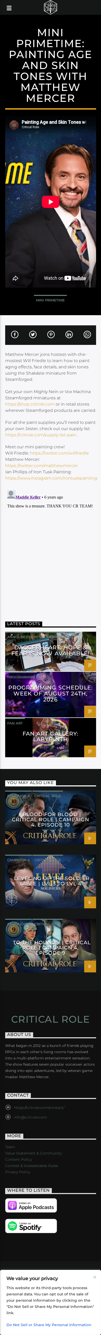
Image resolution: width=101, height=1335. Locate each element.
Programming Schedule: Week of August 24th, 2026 (50, 693)
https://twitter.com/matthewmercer (41, 465)
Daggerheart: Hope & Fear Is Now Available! (50, 650)
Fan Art (15, 723)
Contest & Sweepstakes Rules (31, 1165)
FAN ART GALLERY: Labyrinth (51, 736)
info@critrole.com (30, 1117)
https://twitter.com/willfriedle (59, 453)
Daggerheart (59, 637)
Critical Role (47, 796)
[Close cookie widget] (94, 1277)
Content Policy (18, 1159)
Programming (21, 677)
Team (10, 1147)
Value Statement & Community (33, 1153)
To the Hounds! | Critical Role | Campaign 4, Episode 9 (52, 947)
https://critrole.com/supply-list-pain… (42, 434)
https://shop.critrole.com (30, 404)
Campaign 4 (18, 796)
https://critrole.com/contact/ (39, 1107)
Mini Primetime (50, 300)
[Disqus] (50, 553)
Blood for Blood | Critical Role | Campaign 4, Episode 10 (50, 819)
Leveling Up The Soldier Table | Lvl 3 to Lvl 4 (51, 881)
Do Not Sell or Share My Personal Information (48, 1324)
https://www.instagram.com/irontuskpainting (51, 478)
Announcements (24, 637)
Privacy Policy (17, 1172)
